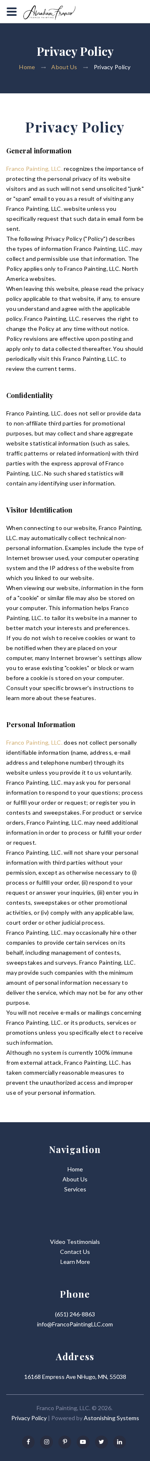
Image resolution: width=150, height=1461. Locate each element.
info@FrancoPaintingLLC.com (75, 1324)
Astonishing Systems (111, 1417)
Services (75, 1189)
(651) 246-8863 (75, 1314)
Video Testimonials (75, 1241)
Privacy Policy (29, 1417)
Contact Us (75, 1251)
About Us (64, 67)
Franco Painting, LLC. (34, 168)
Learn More (75, 1261)
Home (27, 67)
